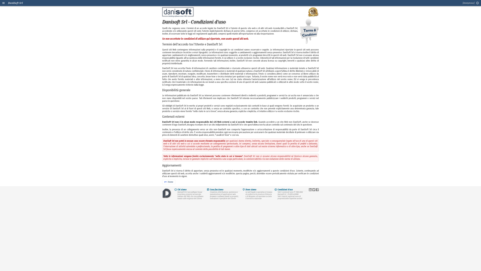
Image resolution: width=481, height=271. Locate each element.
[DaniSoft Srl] (167, 193)
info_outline (477, 3)
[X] (314, 190)
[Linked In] (310, 190)
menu (3, 3)
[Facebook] (317, 190)
